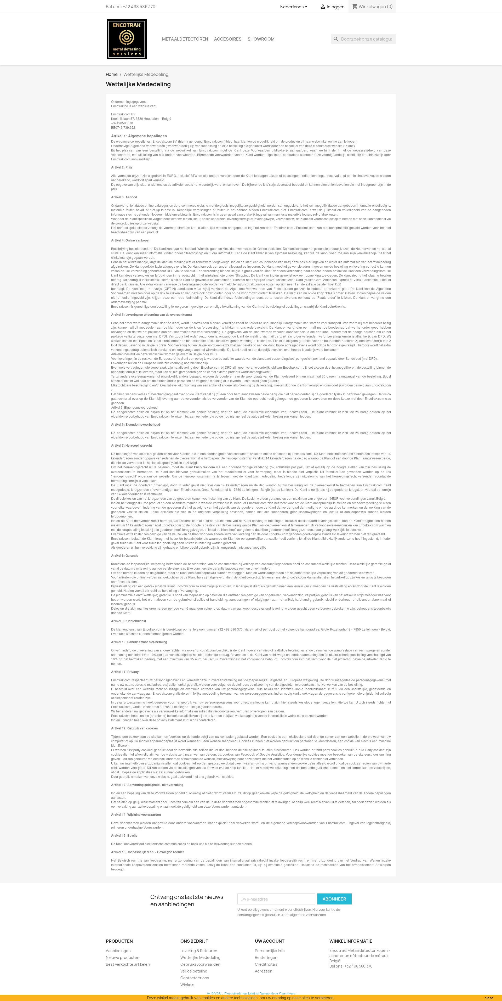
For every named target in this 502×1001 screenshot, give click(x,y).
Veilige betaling (193, 971)
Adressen (263, 971)
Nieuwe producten (122, 957)
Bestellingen (266, 957)
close (489, 998)
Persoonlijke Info (270, 950)
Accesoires (228, 39)
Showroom (261, 39)
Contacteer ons (194, 977)
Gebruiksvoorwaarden (200, 964)
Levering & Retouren (198, 950)
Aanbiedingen (118, 950)
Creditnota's (266, 964)
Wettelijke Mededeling (200, 957)
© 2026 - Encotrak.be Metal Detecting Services (251, 994)
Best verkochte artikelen (128, 964)
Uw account (269, 941)
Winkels (187, 984)
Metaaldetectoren (185, 39)
